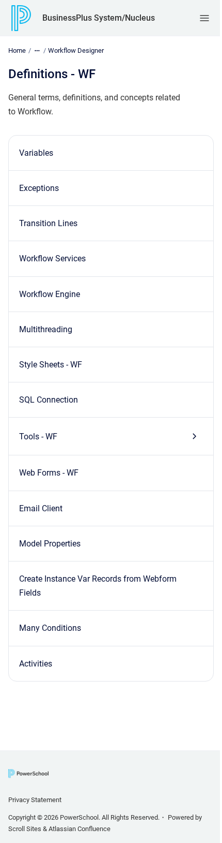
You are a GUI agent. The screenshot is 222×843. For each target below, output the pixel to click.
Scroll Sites (24, 829)
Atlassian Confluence (79, 829)
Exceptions (39, 188)
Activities (35, 664)
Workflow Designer (76, 50)
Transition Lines (48, 223)
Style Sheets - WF (50, 364)
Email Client (40, 508)
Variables (36, 153)
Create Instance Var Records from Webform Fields (98, 586)
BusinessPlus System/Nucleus (98, 18)
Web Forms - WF (48, 473)
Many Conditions (50, 628)
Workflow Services (52, 258)
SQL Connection (48, 400)
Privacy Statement (34, 800)
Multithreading (45, 329)
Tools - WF (38, 436)
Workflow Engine (49, 294)
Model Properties (50, 544)
